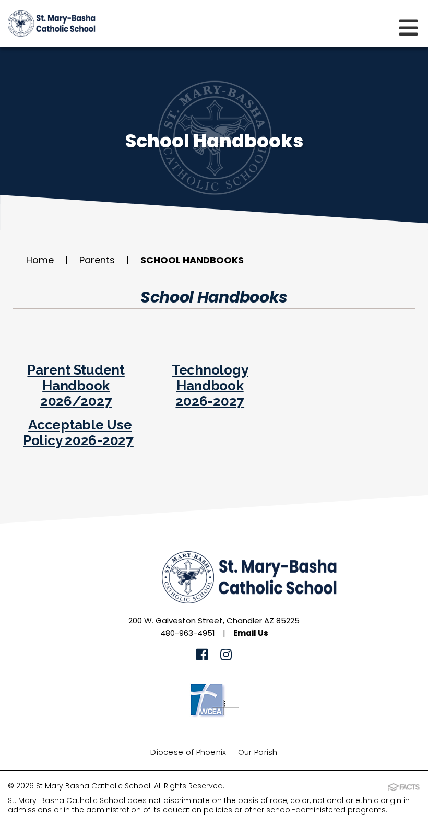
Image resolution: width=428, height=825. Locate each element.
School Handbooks (192, 259)
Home (40, 259)
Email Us (250, 633)
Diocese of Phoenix (188, 752)
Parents (97, 259)
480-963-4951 (187, 633)
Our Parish (258, 752)
